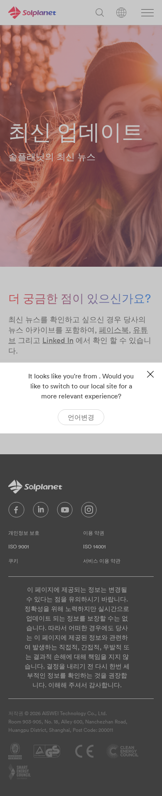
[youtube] (65, 512)
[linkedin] (41, 512)
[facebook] (16, 512)
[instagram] (89, 512)
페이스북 (114, 330)
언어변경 (81, 417)
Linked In (58, 340)
